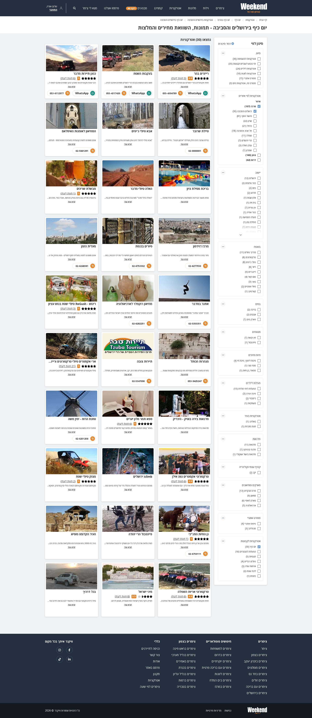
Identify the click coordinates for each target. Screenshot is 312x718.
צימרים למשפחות (220, 649)
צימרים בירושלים (257, 693)
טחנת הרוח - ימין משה (82, 419)
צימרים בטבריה (186, 687)
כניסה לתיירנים (150, 649)
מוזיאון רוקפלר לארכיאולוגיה (134, 304)
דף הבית (263, 19)
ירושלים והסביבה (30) (242, 111)
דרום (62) (251, 159)
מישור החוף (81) (244, 116)
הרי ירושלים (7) (245, 140)
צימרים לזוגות (223, 674)
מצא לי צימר (90, 8)
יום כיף (238, 19)
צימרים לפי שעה (150, 687)
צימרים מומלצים (257, 668)
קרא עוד (184, 86)
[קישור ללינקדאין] (69, 659)
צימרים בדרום (222, 655)
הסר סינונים (224, 43)
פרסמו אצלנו (111, 8)
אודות (156, 661)
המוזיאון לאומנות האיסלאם (79, 131)
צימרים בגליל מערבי (183, 655)
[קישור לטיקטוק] (59, 659)
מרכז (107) (250, 106)
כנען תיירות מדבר (84, 73)
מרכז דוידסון (201, 246)
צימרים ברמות (187, 680)
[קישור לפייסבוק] (69, 650)
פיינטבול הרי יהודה (140, 534)
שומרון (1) (247, 150)
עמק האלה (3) (245, 145)
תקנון (156, 674)
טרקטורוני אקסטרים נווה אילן (190, 476)
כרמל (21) (247, 125)
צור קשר (155, 655)
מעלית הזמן (88, 246)
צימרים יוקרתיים (221, 661)
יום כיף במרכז (224, 19)
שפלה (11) (247, 135)
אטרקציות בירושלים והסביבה (200, 19)
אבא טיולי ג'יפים (142, 131)
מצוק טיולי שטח (86, 476)
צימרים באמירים (185, 661)
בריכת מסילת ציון (198, 189)
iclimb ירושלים (142, 476)
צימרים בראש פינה (184, 649)
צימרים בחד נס (258, 674)
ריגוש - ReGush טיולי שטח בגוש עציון (72, 304)
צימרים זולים (259, 680)
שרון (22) (247, 120)
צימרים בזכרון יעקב (255, 661)
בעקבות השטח (143, 73)
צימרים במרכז (223, 687)
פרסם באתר (153, 668)
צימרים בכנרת (187, 668)
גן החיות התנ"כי (199, 534)
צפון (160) (250, 155)
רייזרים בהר (201, 73)
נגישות (228, 710)
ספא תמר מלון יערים (139, 419)
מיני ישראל (145, 592)
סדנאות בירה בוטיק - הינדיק (191, 419)
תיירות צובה (144, 361)
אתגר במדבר (200, 304)
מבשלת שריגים (86, 189)
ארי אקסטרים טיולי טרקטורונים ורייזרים (71, 361)
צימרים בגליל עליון (184, 674)
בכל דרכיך (89, 592)
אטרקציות (250, 19)
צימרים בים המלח (220, 680)
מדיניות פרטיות (213, 710)
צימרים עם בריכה (256, 687)
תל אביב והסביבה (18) (242, 130)
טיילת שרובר (201, 131)
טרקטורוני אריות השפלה (193, 592)
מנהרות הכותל (199, 361)
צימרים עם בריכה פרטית (216, 668)
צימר (264, 649)
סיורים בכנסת (143, 246)
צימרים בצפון (259, 655)
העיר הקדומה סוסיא (83, 534)
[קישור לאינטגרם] (59, 650)
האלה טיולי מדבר (141, 189)
